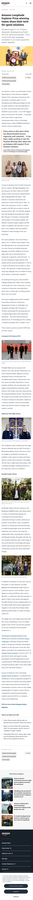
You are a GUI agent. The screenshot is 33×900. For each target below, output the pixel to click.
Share (29, 77)
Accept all (16, 891)
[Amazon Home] (6, 3)
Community (12, 9)
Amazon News (5, 9)
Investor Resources (7, 864)
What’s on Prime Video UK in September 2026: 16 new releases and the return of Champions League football (16, 728)
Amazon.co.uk (6, 853)
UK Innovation (5, 84)
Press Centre (5, 848)
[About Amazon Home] (6, 834)
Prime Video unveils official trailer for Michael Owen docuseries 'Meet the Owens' (17, 721)
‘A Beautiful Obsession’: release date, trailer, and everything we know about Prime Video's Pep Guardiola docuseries (17, 736)
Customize (16, 896)
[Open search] (26, 3)
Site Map (4, 858)
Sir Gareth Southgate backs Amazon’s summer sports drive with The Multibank (22, 818)
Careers (4, 869)
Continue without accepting (16, 886)
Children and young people (9, 77)
